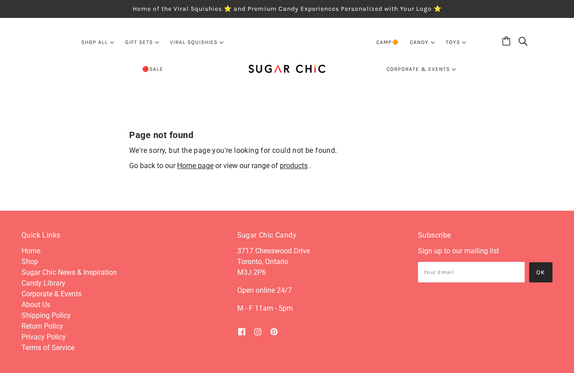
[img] (242, 332)
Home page (195, 165)
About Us (36, 304)
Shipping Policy (46, 315)
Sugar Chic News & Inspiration (69, 272)
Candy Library (43, 283)
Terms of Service (48, 347)
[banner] (287, 68)
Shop (30, 261)
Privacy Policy (44, 337)
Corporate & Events (52, 294)
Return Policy (42, 326)
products (294, 165)
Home (31, 251)
